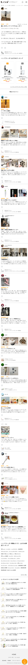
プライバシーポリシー (16, 660)
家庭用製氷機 (3, 570)
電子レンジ (3, 549)
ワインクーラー (11, 567)
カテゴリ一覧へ (24, 574)
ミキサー (18, 558)
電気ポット (11, 553)
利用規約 (9, 660)
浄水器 (8, 570)
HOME (14, 654)
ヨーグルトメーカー (5, 563)
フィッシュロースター (13, 551)
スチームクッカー (4, 551)
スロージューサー (17, 556)
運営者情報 (4, 660)
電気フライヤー (18, 553)
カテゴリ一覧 (10, 657)
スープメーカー (4, 565)
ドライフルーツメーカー (13, 565)
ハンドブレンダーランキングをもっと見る (18, 86)
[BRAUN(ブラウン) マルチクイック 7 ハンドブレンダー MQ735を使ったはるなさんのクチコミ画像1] (6, 16)
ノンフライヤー (14, 549)
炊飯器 (2, 553)
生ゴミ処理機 (13, 570)
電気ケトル (6, 553)
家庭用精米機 (23, 567)
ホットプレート (14, 560)
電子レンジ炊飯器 (4, 556)
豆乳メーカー (20, 563)
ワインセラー (17, 567)
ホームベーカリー (20, 560)
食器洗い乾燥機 (4, 567)
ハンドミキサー (4, 558)
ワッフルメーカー (13, 563)
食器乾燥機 (20, 565)
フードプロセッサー (12, 558)
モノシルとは (17, 657)
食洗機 (24, 565)
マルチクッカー (21, 551)
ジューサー (11, 556)
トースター (8, 549)
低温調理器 (20, 549)
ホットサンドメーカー (5, 560)
